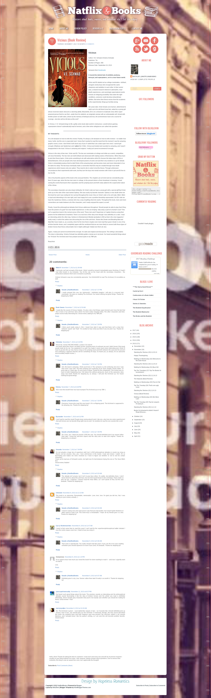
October (137, 416)
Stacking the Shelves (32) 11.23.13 (145, 364)
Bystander (59, 417)
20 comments (89, 44)
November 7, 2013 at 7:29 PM (92, 324)
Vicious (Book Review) (71, 39)
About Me (64, 28)
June (136, 429)
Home (51, 28)
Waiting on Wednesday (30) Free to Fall (147, 382)
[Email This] (49, 247)
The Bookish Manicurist (141, 312)
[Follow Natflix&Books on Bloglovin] (145, 135)
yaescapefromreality (63, 591)
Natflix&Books (62, 685)
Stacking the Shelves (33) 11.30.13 (145, 352)
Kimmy (58, 387)
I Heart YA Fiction (139, 299)
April (136, 436)
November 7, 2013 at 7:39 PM (72, 449)
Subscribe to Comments (157, 685)
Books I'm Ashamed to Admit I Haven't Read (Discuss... (146, 411)
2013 (134, 343)
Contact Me (137, 28)
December (138, 346)
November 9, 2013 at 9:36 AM (92, 541)
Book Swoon (60, 307)
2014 (134, 340)
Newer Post (52, 255)
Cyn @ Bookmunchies (63, 526)
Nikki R (58, 267)
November (138, 349)
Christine (59, 342)
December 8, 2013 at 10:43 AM (76, 608)
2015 (134, 337)
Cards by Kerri (138, 291)
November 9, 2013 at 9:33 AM (92, 473)
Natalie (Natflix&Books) (146, 262)
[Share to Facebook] (56, 247)
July (135, 426)
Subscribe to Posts (142, 685)
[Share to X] (54, 247)
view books (156, 273)
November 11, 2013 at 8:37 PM (81, 591)
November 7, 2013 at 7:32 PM (92, 364)
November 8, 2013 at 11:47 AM (82, 526)
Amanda (59, 449)
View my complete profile (142, 79)
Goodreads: (102, 70)
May (135, 433)
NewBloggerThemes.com (82, 687)
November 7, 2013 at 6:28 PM (71, 387)
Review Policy (80, 28)
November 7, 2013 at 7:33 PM (92, 401)
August (136, 423)
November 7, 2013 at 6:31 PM (74, 417)
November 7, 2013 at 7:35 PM (92, 432)
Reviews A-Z (98, 28)
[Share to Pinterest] (58, 247)
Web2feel (56, 687)
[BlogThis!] (51, 247)
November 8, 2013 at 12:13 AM (73, 493)
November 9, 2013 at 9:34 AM (92, 508)
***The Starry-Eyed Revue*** (143, 287)
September (138, 420)
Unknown (59, 493)
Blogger (79, 685)
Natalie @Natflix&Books (70, 290)
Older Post (122, 255)
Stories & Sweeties (139, 303)
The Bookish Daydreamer (142, 308)
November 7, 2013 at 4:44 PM (73, 342)
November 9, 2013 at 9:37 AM (92, 576)
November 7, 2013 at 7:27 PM (92, 290)
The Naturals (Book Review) (143, 379)
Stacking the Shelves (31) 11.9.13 (145, 390)
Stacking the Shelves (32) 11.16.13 (145, 375)
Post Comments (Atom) (64, 665)
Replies (60, 286)
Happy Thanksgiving (141, 355)
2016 (134, 333)
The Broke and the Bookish (142, 316)
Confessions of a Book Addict (143, 295)
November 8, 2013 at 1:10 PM (75, 557)
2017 (134, 330)
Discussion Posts (117, 28)
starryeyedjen (61, 608)
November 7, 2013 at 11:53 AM (75, 307)
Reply (57, 281)
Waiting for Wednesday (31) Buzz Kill (146, 367)
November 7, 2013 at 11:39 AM (72, 267)
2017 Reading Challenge (145, 258)
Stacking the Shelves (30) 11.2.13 (145, 407)
